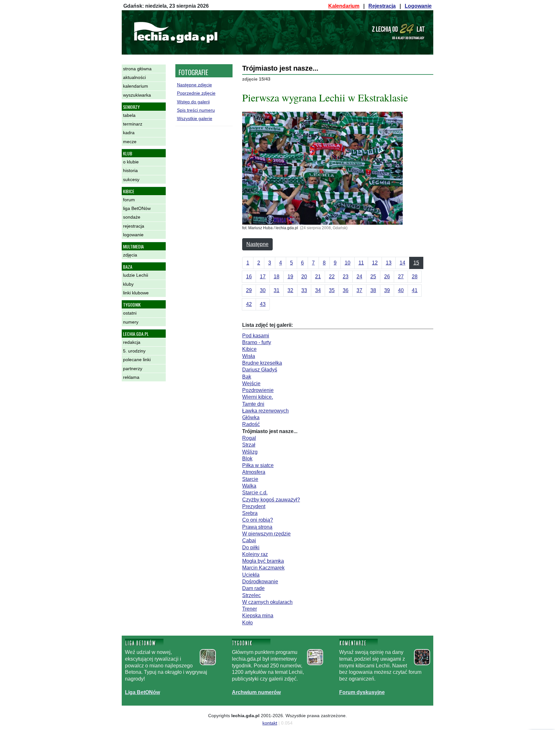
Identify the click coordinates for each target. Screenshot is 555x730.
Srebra (250, 513)
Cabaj (249, 540)
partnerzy (132, 368)
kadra (129, 132)
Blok (247, 458)
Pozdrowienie (258, 390)
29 (249, 290)
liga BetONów (137, 208)
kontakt (269, 723)
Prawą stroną (257, 527)
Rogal (249, 438)
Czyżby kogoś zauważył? (271, 499)
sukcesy (131, 179)
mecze (130, 141)
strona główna (137, 68)
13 (389, 262)
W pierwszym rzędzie (266, 533)
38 (373, 290)
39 (387, 290)
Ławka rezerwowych (265, 410)
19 (290, 276)
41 (415, 290)
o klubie (131, 161)
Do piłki (251, 547)
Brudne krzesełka (262, 363)
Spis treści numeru (196, 110)
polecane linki (137, 359)
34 (318, 290)
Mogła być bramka (263, 561)
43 (263, 304)
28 (415, 276)
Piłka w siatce (258, 465)
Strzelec (251, 595)
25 (373, 276)
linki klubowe (136, 292)
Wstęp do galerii (193, 101)
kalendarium (135, 86)
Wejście (251, 383)
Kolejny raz (255, 554)
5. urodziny (134, 350)
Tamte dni (253, 404)
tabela (129, 115)
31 (276, 290)
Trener (249, 609)
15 (416, 262)
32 (290, 290)
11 (361, 262)
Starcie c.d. (255, 492)
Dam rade (253, 588)
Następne (257, 244)
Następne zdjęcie (194, 84)
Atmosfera (253, 472)
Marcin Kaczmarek (263, 567)
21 (318, 276)
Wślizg (250, 452)
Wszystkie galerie (194, 118)
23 (345, 276)
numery (130, 322)
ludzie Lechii (135, 275)
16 (249, 276)
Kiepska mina (257, 615)
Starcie (250, 479)
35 (332, 290)
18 (276, 276)
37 (359, 290)
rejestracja (133, 226)
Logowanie (418, 6)
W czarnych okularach (267, 602)
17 (263, 276)
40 (401, 290)
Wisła (248, 356)
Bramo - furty (256, 342)
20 (304, 276)
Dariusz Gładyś (259, 369)
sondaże (131, 217)
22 (332, 276)
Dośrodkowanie (260, 581)
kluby (128, 284)
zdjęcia (130, 254)
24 (359, 276)
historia (130, 170)
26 (387, 276)
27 (401, 276)
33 (304, 290)
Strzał (248, 445)
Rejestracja (382, 6)
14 (402, 262)
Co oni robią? (257, 520)
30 (263, 290)
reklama (131, 377)
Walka (249, 486)
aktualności (134, 77)
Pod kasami (255, 335)
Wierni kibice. (257, 397)
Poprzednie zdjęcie (196, 93)
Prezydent (253, 506)
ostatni (130, 313)
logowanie (133, 234)
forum (129, 199)
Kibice (249, 349)
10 (347, 262)
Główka (251, 417)
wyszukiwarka (137, 95)
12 (375, 262)
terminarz (132, 123)
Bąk (246, 376)
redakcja (131, 342)
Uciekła (251, 575)
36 (345, 290)
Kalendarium (343, 6)
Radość (251, 424)
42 (249, 304)
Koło (247, 622)
